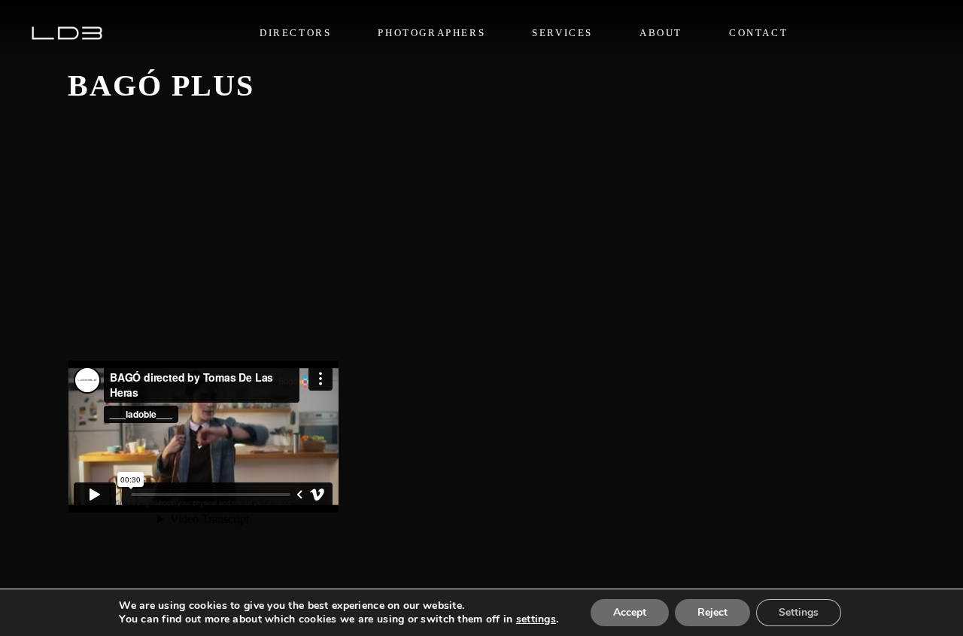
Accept (629, 612)
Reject (712, 612)
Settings (799, 612)
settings (536, 619)
